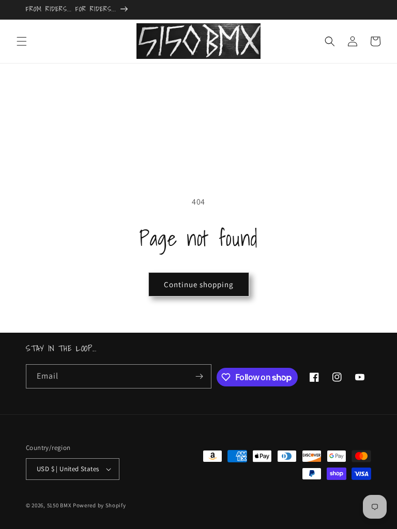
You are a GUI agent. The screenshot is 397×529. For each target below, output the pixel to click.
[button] (21, 41)
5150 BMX (59, 505)
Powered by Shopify (99, 505)
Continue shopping (199, 284)
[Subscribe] (199, 376)
